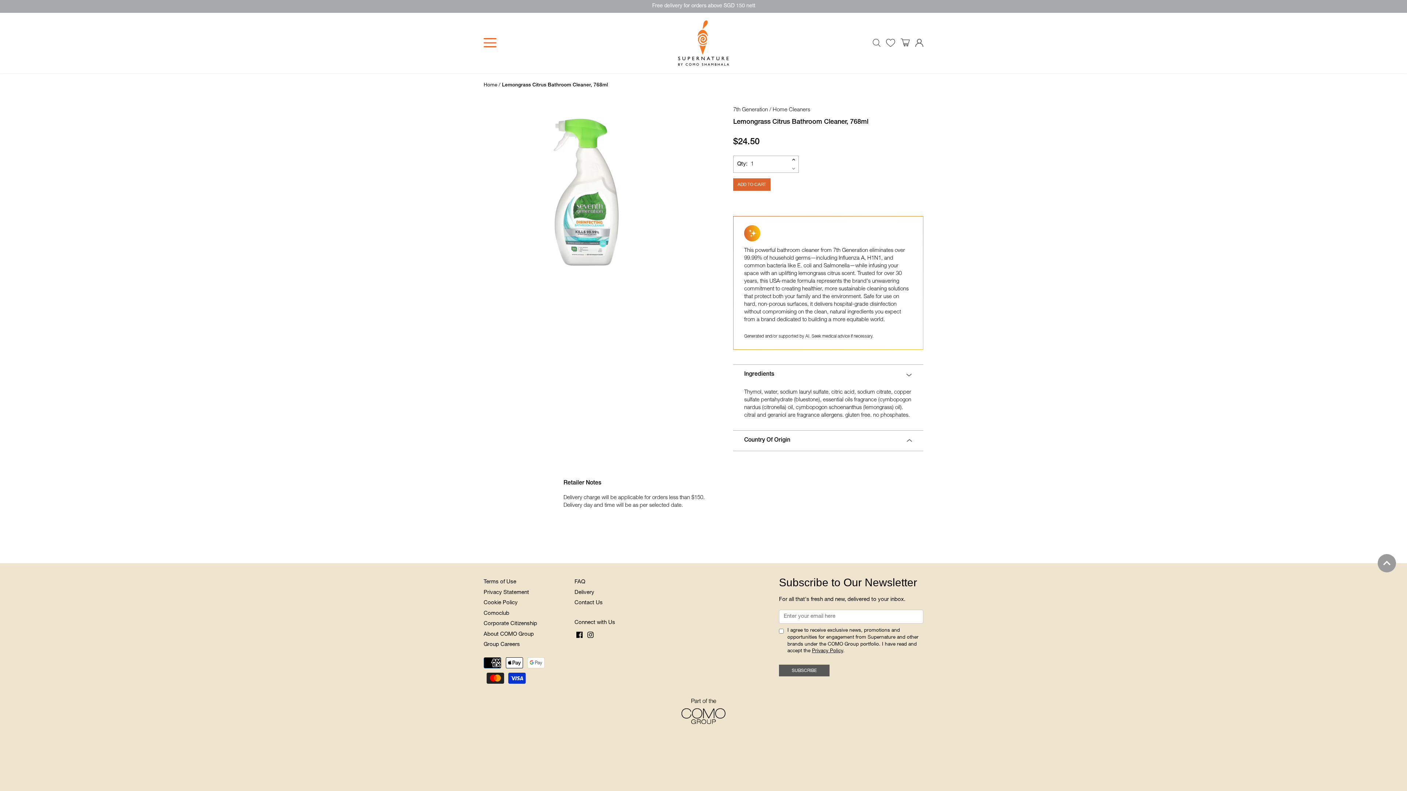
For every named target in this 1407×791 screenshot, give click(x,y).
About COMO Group (509, 634)
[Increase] (794, 160)
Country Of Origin (767, 440)
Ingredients (759, 375)
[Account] (919, 43)
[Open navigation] (490, 42)
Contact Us (589, 603)
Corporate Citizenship (510, 624)
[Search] (877, 43)
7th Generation (750, 110)
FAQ (580, 582)
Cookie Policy (501, 603)
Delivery (584, 592)
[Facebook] (579, 635)
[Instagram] (590, 635)
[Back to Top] (1387, 563)
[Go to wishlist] (890, 43)
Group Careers (502, 644)
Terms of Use (500, 582)
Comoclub (496, 613)
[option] (586, 192)
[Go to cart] (905, 43)
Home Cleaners (791, 110)
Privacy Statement (506, 592)
